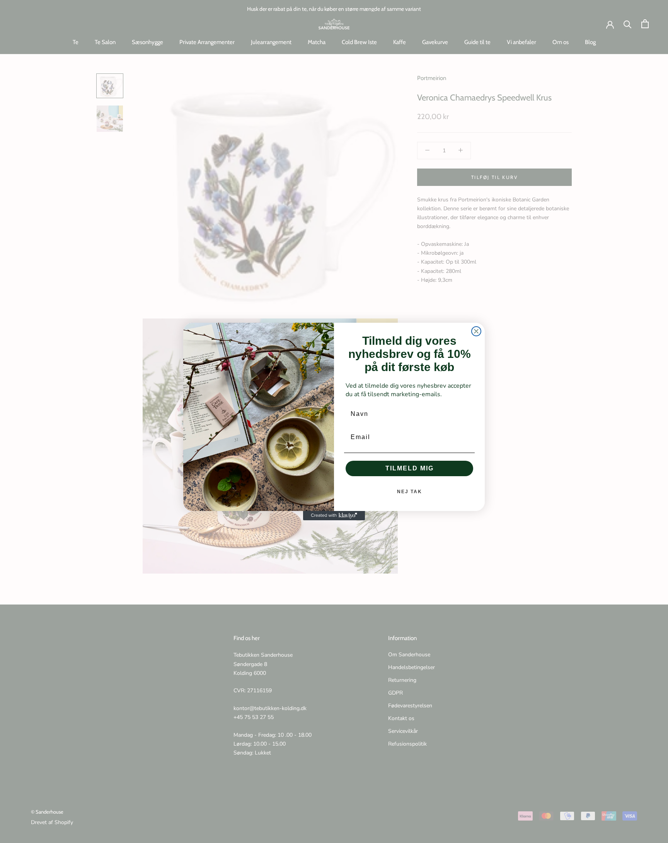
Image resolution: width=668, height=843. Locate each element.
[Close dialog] (476, 331)
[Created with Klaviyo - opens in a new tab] (334, 515)
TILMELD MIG (409, 468)
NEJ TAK (409, 491)
